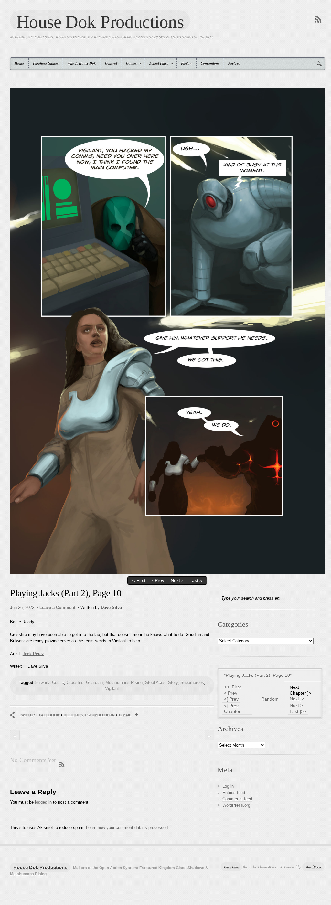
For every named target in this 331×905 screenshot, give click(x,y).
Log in (228, 786)
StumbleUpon (101, 715)
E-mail (125, 715)
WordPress (313, 866)
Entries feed (233, 792)
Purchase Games (45, 63)
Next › (177, 580)
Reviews (234, 63)
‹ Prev (158, 580)
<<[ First (232, 686)
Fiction (186, 63)
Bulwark (42, 682)
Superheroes (192, 682)
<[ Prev (231, 699)
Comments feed (237, 798)
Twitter (27, 715)
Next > (296, 705)
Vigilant (112, 688)
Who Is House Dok (81, 63)
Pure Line (231, 866)
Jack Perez (33, 653)
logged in (43, 802)
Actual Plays (156, 63)
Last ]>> (298, 711)
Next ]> (297, 698)
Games (129, 63)
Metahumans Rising (124, 682)
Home (19, 63)
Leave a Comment (57, 607)
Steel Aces (155, 682)
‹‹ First (138, 580)
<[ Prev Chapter (232, 708)
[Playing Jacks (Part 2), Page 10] (167, 572)
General (111, 63)
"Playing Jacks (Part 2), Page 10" (258, 675)
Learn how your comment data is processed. (127, 827)
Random (270, 699)
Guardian (94, 682)
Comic (58, 682)
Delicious (73, 715)
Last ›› (196, 580)
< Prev (230, 693)
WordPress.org (236, 805)
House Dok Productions (100, 21)
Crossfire (75, 682)
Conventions (210, 63)
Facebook (49, 715)
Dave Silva (111, 607)
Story (173, 682)
